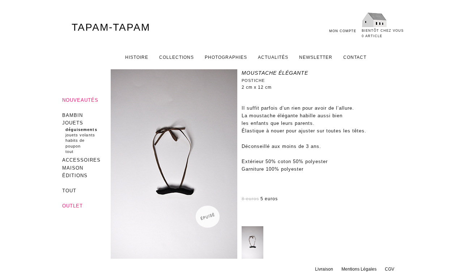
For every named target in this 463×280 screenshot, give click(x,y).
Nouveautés (80, 100)
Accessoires (81, 160)
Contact (354, 57)
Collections (176, 57)
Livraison (324, 269)
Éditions (75, 175)
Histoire (136, 57)
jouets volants (80, 135)
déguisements (81, 129)
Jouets (72, 123)
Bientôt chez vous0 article (383, 33)
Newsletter (315, 57)
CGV (389, 269)
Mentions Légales (359, 269)
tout (69, 151)
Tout (69, 190)
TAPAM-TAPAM (111, 27)
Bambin (72, 115)
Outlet (72, 206)
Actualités (273, 57)
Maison (72, 168)
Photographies (226, 57)
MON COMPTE (342, 31)
